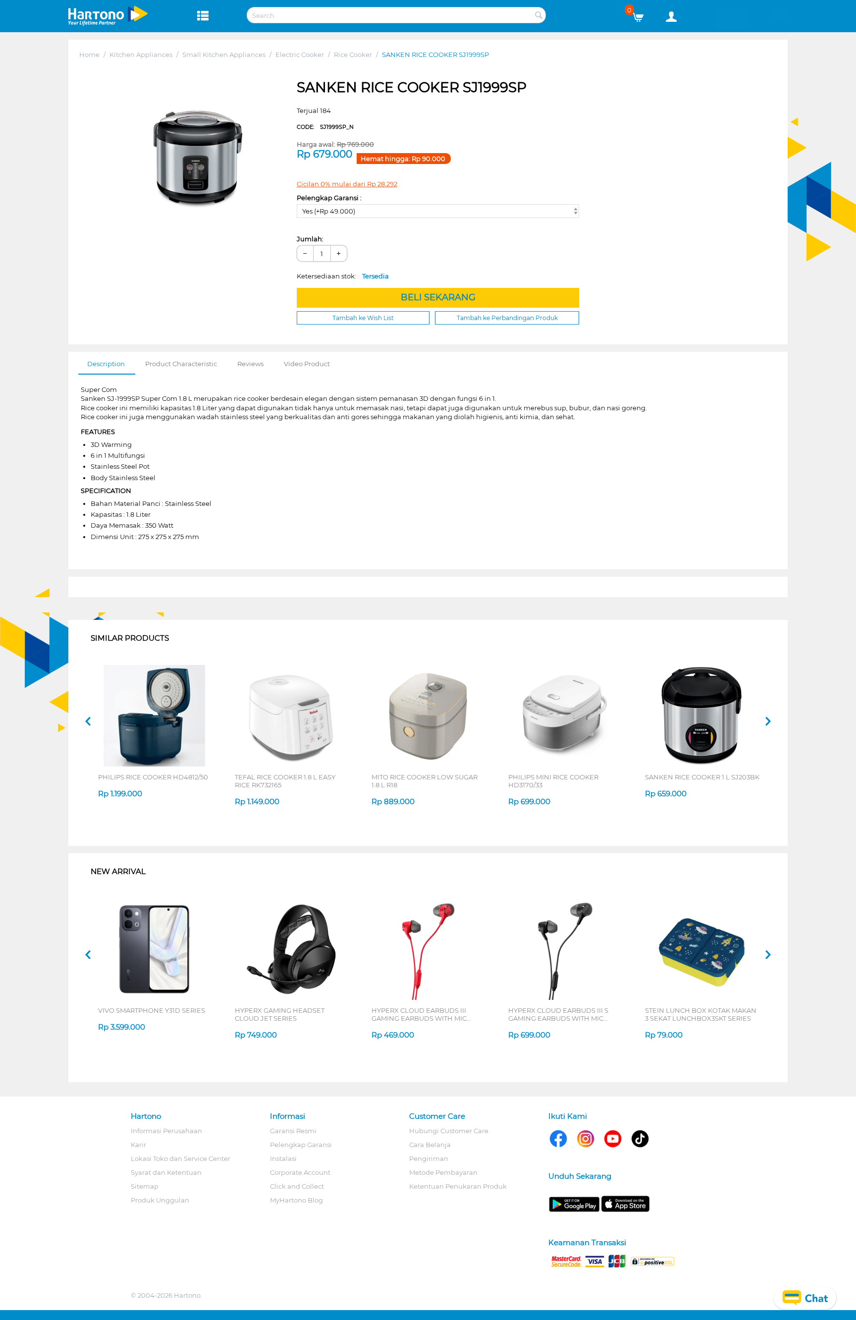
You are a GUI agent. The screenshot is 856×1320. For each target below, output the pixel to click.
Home (89, 54)
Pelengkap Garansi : (329, 198)
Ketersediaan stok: (343, 276)
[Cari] (538, 15)
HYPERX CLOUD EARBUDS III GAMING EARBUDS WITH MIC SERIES (419, 1014)
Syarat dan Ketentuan (166, 1172)
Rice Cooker (353, 54)
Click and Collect (297, 1186)
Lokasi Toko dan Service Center (180, 1158)
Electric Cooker (299, 54)
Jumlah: (310, 239)
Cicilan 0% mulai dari (347, 184)
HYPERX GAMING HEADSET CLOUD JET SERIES (279, 1014)
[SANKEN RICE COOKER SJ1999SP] (197, 153)
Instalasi (283, 1158)
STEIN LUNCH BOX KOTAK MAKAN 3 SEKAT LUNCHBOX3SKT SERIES (700, 1014)
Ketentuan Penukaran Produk (458, 1186)
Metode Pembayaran (443, 1172)
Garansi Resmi (293, 1131)
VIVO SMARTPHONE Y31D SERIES (151, 1010)
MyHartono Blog (296, 1200)
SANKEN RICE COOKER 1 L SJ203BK (702, 777)
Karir (138, 1145)
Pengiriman (428, 1158)
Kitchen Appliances (140, 54)
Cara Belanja (430, 1145)
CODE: (325, 126)
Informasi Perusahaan (166, 1131)
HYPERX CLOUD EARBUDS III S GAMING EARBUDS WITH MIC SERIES (558, 1014)
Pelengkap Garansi (301, 1145)
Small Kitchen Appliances (224, 54)
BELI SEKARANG (438, 297)
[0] (641, 15)
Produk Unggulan (160, 1200)
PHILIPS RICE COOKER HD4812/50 (153, 777)
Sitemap (145, 1186)
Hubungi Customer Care (448, 1131)
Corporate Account (300, 1172)
